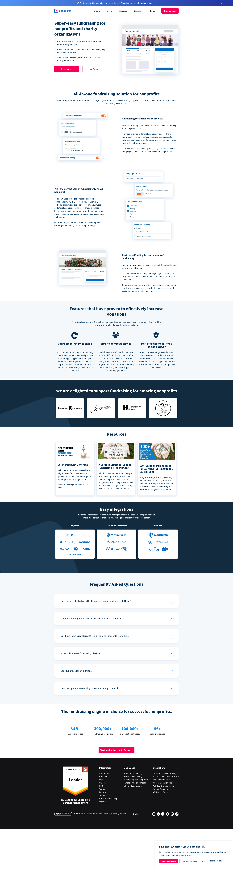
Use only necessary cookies (193, 861)
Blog (101, 779)
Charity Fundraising (133, 786)
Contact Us (104, 773)
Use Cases (129, 768)
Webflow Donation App (163, 786)
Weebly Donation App (163, 783)
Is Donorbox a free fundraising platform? (81, 653)
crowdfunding (170, 265)
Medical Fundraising (133, 776)
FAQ (101, 786)
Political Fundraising (133, 773)
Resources (122, 11)
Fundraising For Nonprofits (136, 779)
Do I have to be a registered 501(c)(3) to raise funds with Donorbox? (95, 635)
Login (152, 11)
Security (103, 795)
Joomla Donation (160, 789)
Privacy (102, 792)
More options (216, 860)
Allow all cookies (168, 861)
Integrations (159, 768)
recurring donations (159, 148)
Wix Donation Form (161, 779)
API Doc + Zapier (160, 792)
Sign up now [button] (170, 11)
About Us (103, 776)
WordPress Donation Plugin (165, 773)
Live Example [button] (95, 69)
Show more (186, 855)
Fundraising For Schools (135, 783)
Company (137, 11)
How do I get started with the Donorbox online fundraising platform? (96, 600)
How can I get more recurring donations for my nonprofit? (90, 688)
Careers (102, 783)
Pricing (109, 11)
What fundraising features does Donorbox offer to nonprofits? (92, 618)
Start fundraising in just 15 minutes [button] (116, 750)
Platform (96, 11)
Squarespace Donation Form (166, 776)
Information (105, 768)
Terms (102, 789)
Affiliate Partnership (108, 798)
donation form (61, 201)
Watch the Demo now (143, 3)
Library (102, 801)
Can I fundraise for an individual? (77, 670)
